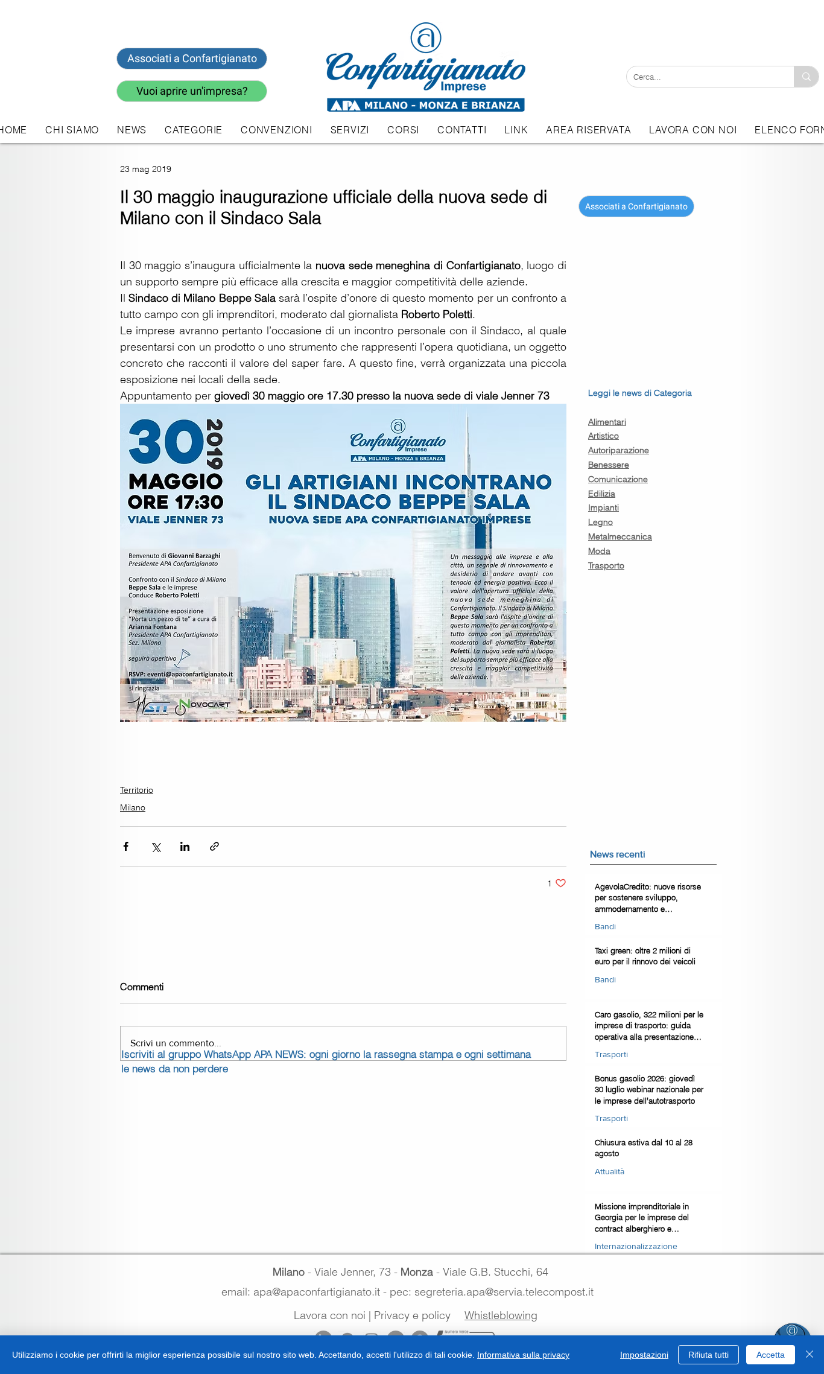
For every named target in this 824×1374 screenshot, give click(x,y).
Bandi (605, 926)
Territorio (136, 789)
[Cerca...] (806, 76)
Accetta (770, 1355)
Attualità (609, 1171)
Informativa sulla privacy (523, 1355)
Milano (132, 807)
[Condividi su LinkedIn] (185, 846)
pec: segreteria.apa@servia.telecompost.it (495, 1292)
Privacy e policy (412, 1315)
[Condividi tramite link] (214, 846)
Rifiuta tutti (708, 1355)
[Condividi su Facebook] (126, 846)
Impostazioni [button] (644, 1355)
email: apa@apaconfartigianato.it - (305, 1292)
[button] (350, 129)
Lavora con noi (330, 1315)
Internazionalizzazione (636, 1246)
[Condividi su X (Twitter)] (155, 846)
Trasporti (611, 1054)
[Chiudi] (809, 1354)
